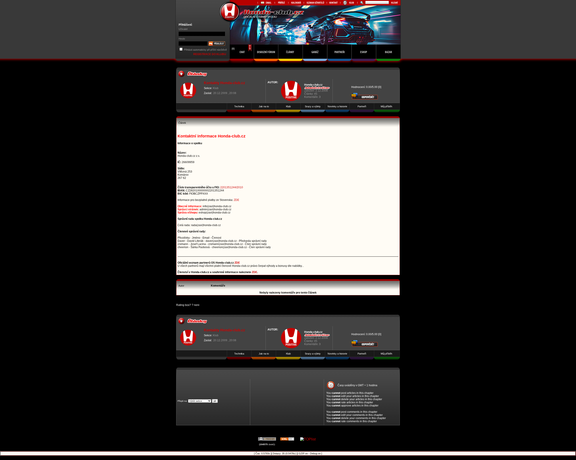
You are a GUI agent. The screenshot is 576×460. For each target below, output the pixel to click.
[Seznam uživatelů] (315, 2)
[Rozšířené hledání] (361, 2)
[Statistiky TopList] (308, 439)
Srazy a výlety (313, 106)
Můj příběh (386, 106)
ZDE (236, 200)
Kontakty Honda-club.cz (224, 83)
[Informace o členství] (348, 2)
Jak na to (264, 106)
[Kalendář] (296, 2)
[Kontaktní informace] (333, 2)
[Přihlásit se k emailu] (266, 2)
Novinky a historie (337, 106)
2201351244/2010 (231, 187)
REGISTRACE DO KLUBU (210, 54)
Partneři (362, 106)
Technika (239, 106)
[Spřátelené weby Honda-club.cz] (281, 2)
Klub (215, 88)
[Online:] (242, 62)
